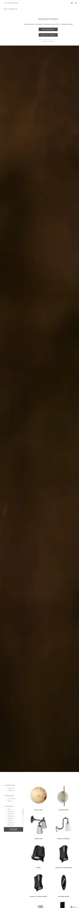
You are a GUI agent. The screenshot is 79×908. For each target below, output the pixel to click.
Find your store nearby (48, 41)
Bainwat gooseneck (63, 838)
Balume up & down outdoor (38, 896)
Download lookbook (48, 34)
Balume (38, 867)
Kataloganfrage (48, 29)
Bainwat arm (38, 838)
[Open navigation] (72, 3)
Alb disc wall (38, 809)
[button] (75, 907)
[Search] (76, 3)
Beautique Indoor (63, 896)
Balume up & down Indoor (64, 867)
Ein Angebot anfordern (13, 829)
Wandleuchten (13, 9)
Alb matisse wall (64, 809)
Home (5, 9)
